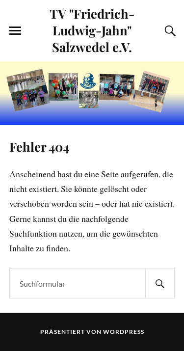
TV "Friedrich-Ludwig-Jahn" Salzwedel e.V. (92, 30)
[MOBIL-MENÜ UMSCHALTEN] (15, 31)
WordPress (123, 331)
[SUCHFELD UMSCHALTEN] (169, 31)
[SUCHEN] (160, 283)
